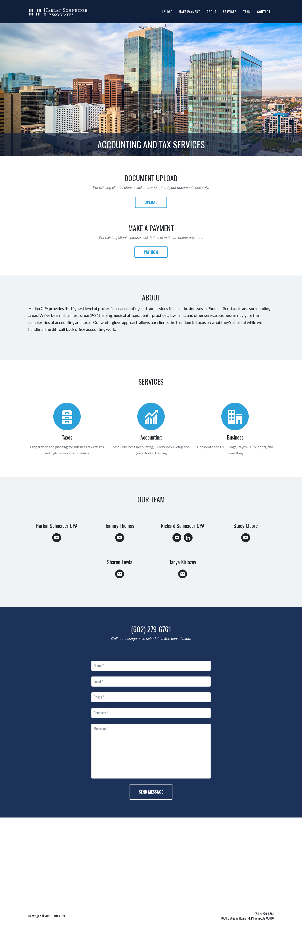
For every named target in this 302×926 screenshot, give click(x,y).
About (211, 11)
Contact (264, 11)
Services (230, 11)
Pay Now (151, 252)
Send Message (151, 792)
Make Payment (189, 11)
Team (247, 11)
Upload (167, 11)
